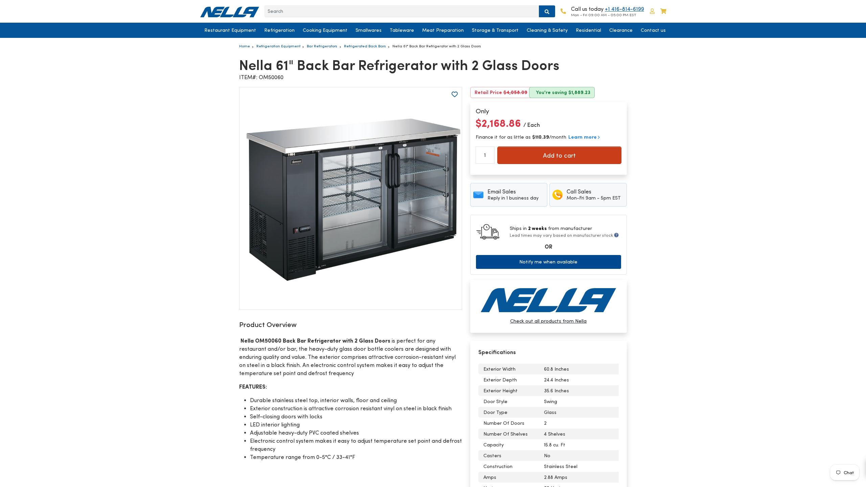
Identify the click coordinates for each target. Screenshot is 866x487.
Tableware (402, 30)
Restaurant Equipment (230, 30)
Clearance (621, 30)
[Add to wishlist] (454, 94)
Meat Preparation (443, 30)
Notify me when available (548, 261)
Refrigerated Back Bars (365, 46)
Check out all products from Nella (548, 321)
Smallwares (369, 30)
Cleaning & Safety (547, 30)
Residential (588, 30)
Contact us (653, 30)
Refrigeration (279, 30)
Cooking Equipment (325, 30)
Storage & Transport (495, 30)
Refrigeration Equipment (278, 46)
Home (244, 46)
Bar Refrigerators (322, 46)
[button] (652, 11)
